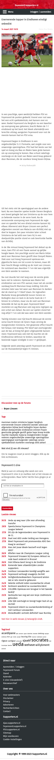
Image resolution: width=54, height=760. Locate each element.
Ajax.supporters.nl (11, 723)
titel (50, 641)
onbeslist (26, 425)
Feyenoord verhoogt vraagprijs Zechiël (26, 574)
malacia (22, 435)
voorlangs (29, 442)
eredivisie (4, 637)
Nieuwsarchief (10, 683)
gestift (23, 432)
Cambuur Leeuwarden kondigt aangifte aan (28, 571)
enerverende (8, 425)
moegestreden (34, 435)
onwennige (30, 437)
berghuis (38, 422)
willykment (42, 645)
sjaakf (27, 640)
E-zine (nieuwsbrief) (12, 680)
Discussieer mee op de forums (16, 403)
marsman (6, 422)
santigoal (12, 641)
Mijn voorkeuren (11, 736)
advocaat (43, 425)
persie (44, 637)
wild (37, 442)
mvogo (44, 435)
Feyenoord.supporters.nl (14, 726)
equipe (47, 633)
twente (10, 645)
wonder (34, 425)
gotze (29, 432)
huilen (14, 637)
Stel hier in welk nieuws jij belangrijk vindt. (22, 619)
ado (17, 633)
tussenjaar (4, 645)
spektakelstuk (8, 442)
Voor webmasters (11, 695)
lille (29, 637)
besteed (35, 633)
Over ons (8, 688)
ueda (18, 644)
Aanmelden (8, 667)
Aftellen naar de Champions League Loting (28, 553)
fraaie (44, 430)
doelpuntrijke (14, 430)
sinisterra (22, 422)
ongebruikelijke (17, 437)
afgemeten (7, 427)
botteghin (28, 427)
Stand (6, 673)
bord (21, 427)
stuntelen (20, 442)
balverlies (29, 633)
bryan (36, 427)
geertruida (6, 432)
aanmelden (45, 12)
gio (11, 637)
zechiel (4, 648)
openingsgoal (8, 440)
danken (42, 427)
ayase (25, 633)
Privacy (6, 701)
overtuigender (21, 440)
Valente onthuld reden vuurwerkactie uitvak (29, 583)
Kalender (7, 676)
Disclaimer (8, 698)
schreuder (19, 641)
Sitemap (7, 733)
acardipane (8, 633)
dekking (41, 634)
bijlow (15, 427)
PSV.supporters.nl (11, 729)
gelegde (16, 432)
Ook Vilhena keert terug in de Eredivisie (27, 562)
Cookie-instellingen (12, 739)
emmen (36, 430)
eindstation (27, 430)
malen (14, 422)
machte (5, 435)
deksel (5, 430)
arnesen (21, 633)
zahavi (43, 442)
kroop (40, 432)
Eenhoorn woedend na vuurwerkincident (27, 586)
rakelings (33, 440)
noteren (5, 437)
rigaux (4, 641)
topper (30, 422)
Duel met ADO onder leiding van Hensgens (28, 538)
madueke (13, 435)
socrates (39, 640)
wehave (29, 645)
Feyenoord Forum (11, 670)
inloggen (34, 12)
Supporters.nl (10, 716)
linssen (17, 425)
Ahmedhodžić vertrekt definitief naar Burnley (29, 613)
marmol (34, 637)
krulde (47, 432)
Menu (10, 12)
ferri (8, 637)
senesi (41, 440)
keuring (24, 637)
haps (35, 432)
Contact (6, 711)
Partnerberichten (11, 708)
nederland (39, 637)
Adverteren (8, 705)
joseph (19, 637)
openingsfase (42, 437)
